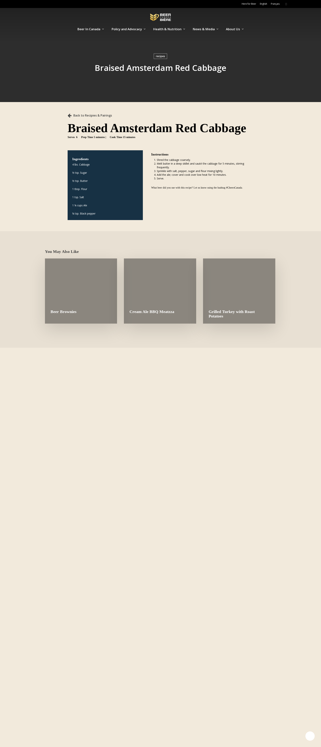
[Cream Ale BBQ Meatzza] (160, 291)
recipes (160, 56)
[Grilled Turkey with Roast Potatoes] (239, 291)
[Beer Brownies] (81, 291)
